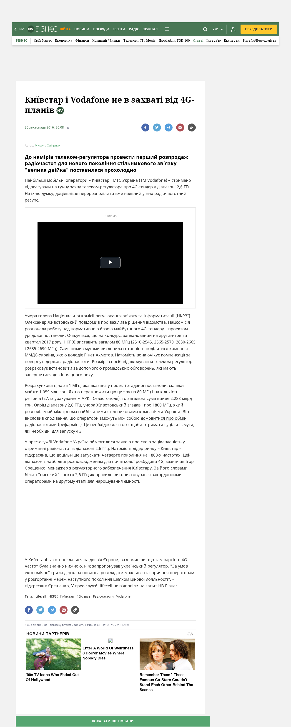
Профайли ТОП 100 (174, 40)
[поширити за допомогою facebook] (145, 127)
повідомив (89, 322)
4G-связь (83, 596)
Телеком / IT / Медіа (139, 40)
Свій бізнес (43, 40)
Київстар (67, 596)
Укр (215, 29)
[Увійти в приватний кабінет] (233, 29)
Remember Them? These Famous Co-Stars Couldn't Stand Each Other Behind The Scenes (166, 682)
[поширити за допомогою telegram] (169, 127)
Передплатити (259, 29)
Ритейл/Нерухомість (259, 40)
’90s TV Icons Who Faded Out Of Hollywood (52, 677)
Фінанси (82, 40)
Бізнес (21, 40)
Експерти (232, 40)
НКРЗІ (53, 596)
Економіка (63, 40)
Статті (198, 40)
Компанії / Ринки (106, 40)
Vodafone (123, 596)
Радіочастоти (103, 596)
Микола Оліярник (47, 145)
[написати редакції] (180, 127)
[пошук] (205, 29)
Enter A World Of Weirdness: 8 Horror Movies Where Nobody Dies (109, 653)
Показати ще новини (113, 721)
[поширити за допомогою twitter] (157, 127)
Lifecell (40, 596)
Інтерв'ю (213, 40)
